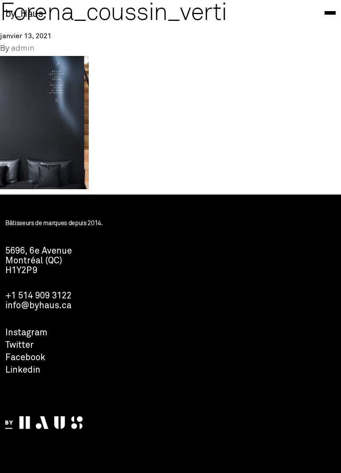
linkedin (22, 370)
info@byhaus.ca (38, 306)
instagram (26, 333)
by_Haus (24, 14)
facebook (25, 358)
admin (23, 48)
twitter (19, 346)
